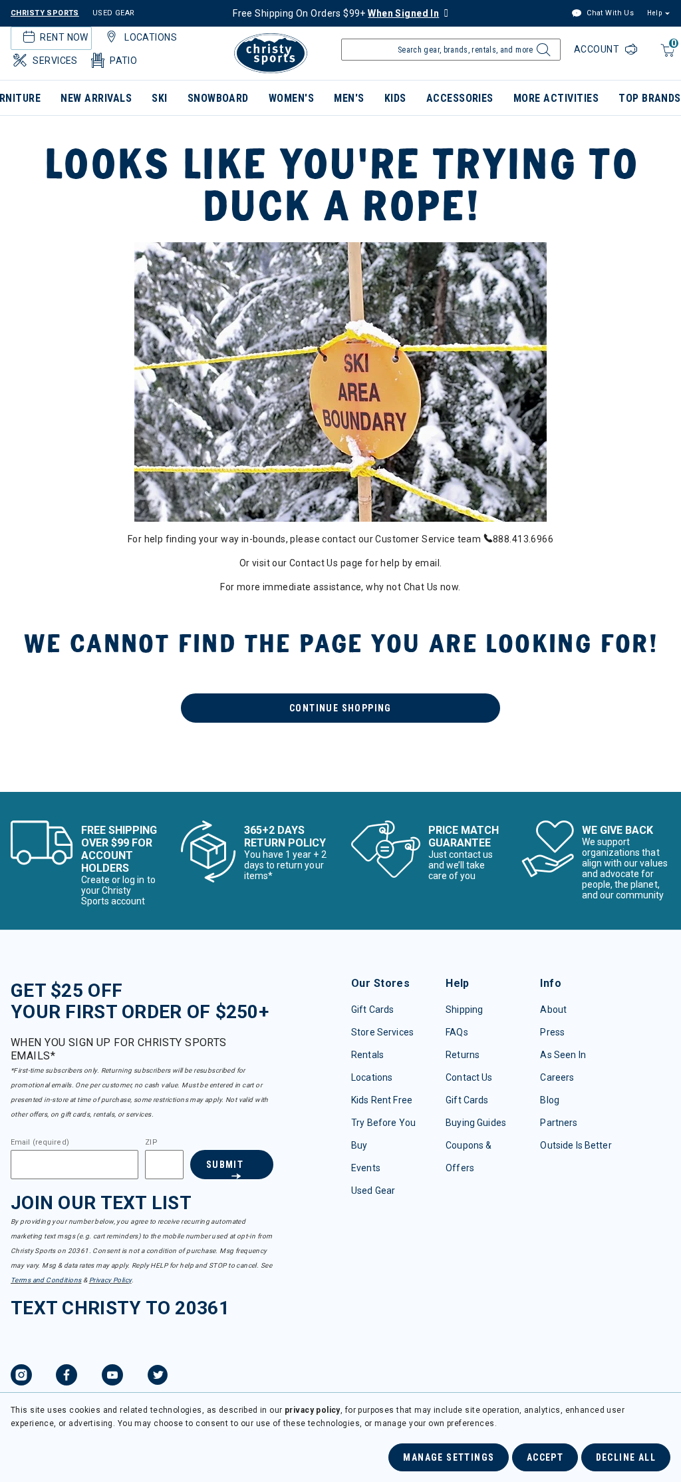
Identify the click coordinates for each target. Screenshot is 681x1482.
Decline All (626, 1457)
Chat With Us (609, 13)
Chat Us (421, 587)
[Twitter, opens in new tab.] (157, 1376)
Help (654, 13)
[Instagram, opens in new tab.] (21, 1376)
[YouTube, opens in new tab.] (112, 1376)
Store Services (382, 1032)
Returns (462, 1054)
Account (598, 49)
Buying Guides (476, 1122)
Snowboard (218, 98)
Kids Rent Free (381, 1100)
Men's (349, 98)
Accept (545, 1457)
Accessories (459, 98)
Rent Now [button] (64, 37)
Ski (159, 98)
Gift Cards (372, 1009)
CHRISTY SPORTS (45, 13)
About (553, 1009)
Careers (557, 1077)
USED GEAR (113, 13)
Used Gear (373, 1190)
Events (365, 1168)
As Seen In (562, 1054)
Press (552, 1032)
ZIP (151, 1143)
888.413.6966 (523, 539)
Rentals (367, 1054)
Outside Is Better (575, 1145)
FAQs (457, 1032)
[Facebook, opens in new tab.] (66, 1376)
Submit (224, 1164)
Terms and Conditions (46, 1280)
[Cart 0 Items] (666, 57)
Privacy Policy (110, 1280)
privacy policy (312, 1410)
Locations (371, 1077)
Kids (395, 98)
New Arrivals (96, 98)
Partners (558, 1122)
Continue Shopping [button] (340, 708)
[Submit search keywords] (542, 53)
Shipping (464, 1009)
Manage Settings (448, 1457)
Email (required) (40, 1143)
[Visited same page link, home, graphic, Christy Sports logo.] (270, 53)
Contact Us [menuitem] (313, 563)
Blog (549, 1100)
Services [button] (55, 60)
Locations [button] (150, 37)
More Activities (556, 98)
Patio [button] (123, 60)
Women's (291, 98)
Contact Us (469, 1077)
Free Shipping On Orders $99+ (336, 13)
